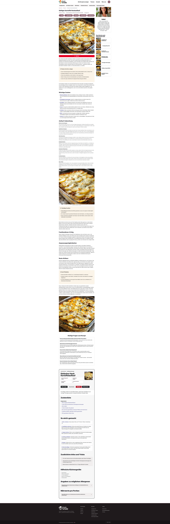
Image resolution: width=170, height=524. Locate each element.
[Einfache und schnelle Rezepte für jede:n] (65, 1)
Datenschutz (104, 508)
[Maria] (104, 19)
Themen (81, 510)
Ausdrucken (71, 386)
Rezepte (81, 508)
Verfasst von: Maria (62, 12)
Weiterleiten (86, 386)
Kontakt (81, 513)
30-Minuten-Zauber (94, 510)
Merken (78, 386)
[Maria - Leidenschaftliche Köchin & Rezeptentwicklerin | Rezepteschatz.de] (103, 11)
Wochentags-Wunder (94, 516)
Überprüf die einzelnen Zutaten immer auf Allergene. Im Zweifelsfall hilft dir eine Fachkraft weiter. (75, 485)
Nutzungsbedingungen (106, 510)
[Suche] (109, 2)
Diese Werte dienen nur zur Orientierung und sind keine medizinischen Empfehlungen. (73, 495)
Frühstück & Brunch (94, 513)
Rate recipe (64, 386)
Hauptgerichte (86, 12)
